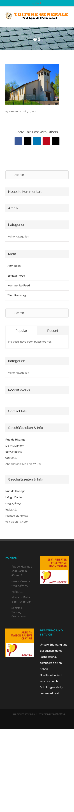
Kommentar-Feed (19, 285)
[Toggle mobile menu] (67, 22)
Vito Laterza (15, 111)
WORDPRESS (58, 714)
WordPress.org (17, 295)
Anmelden (14, 265)
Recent (52, 331)
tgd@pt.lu (37, 3)
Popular (21, 331)
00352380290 (13, 451)
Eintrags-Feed (16, 275)
